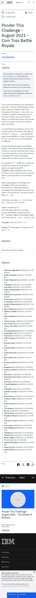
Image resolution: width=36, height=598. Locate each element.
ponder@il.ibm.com (10, 76)
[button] (34, 572)
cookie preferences (8, 586)
